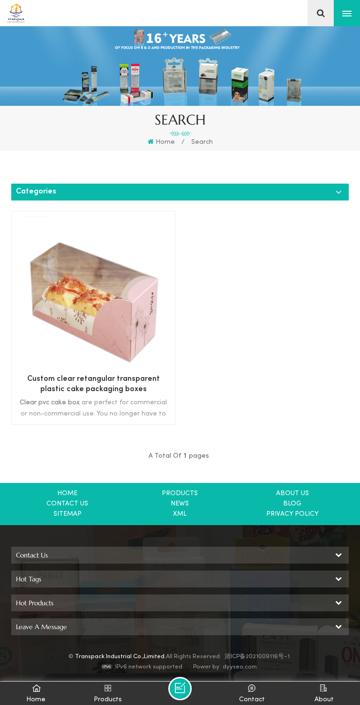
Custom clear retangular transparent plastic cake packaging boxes (93, 384)
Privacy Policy (292, 514)
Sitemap (67, 514)
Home (165, 142)
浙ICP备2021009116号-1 (257, 657)
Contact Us (67, 504)
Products (180, 493)
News (180, 504)
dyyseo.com (240, 667)
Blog (292, 504)
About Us (292, 493)
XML (180, 514)
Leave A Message (180, 688)
